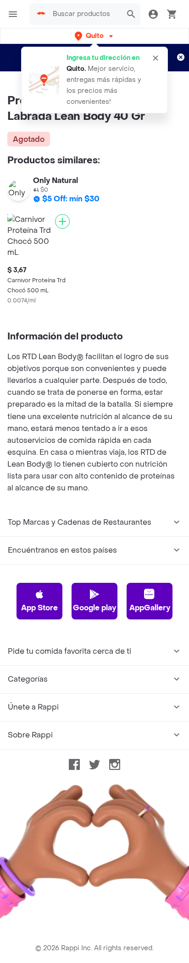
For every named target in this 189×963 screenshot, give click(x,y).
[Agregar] (62, 221)
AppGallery (149, 608)
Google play (94, 608)
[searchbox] (84, 14)
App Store (39, 608)
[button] (95, 35)
